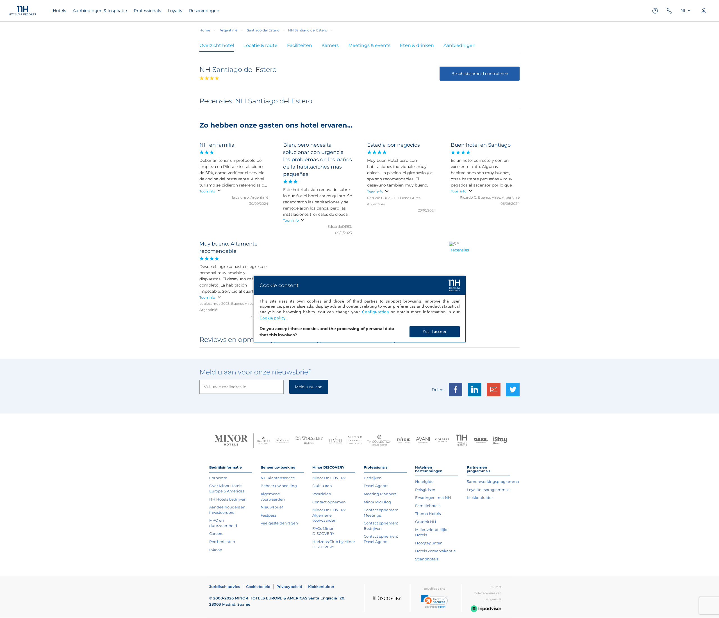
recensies (460, 250)
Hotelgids (424, 481)
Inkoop (215, 549)
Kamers (330, 45)
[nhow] (404, 441)
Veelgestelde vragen (279, 523)
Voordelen (321, 494)
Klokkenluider (480, 497)
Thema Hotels (428, 513)
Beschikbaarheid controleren (479, 73)
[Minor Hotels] (231, 440)
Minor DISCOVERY (329, 478)
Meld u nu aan (308, 386)
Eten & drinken (417, 45)
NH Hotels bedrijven (228, 499)
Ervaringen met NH (433, 497)
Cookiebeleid (258, 586)
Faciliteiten (299, 45)
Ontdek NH (425, 521)
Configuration (375, 312)
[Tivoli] (335, 441)
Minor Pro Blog (377, 502)
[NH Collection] (379, 441)
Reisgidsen (425, 489)
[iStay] (500, 440)
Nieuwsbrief (272, 507)
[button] (434, 601)
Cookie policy (272, 318)
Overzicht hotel (216, 45)
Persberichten (222, 541)
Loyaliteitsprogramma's (488, 489)
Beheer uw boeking (279, 485)
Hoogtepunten (429, 543)
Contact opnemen (329, 502)
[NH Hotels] (461, 441)
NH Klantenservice (278, 478)
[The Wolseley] (309, 441)
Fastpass (268, 515)
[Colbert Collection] (442, 441)
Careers (216, 533)
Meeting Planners (380, 494)
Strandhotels (426, 559)
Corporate (218, 478)
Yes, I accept (434, 331)
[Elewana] (283, 441)
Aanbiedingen (459, 45)
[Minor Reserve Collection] (355, 441)
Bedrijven (373, 478)
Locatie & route (260, 45)
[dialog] (360, 309)
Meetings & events (369, 45)
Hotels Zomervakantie (435, 551)
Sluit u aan (322, 485)
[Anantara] (263, 440)
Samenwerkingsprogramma (493, 481)
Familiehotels (427, 505)
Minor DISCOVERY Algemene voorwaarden (329, 515)
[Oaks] (481, 441)
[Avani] (423, 441)
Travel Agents (376, 485)
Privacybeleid (289, 586)
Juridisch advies (224, 586)
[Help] (655, 10)
